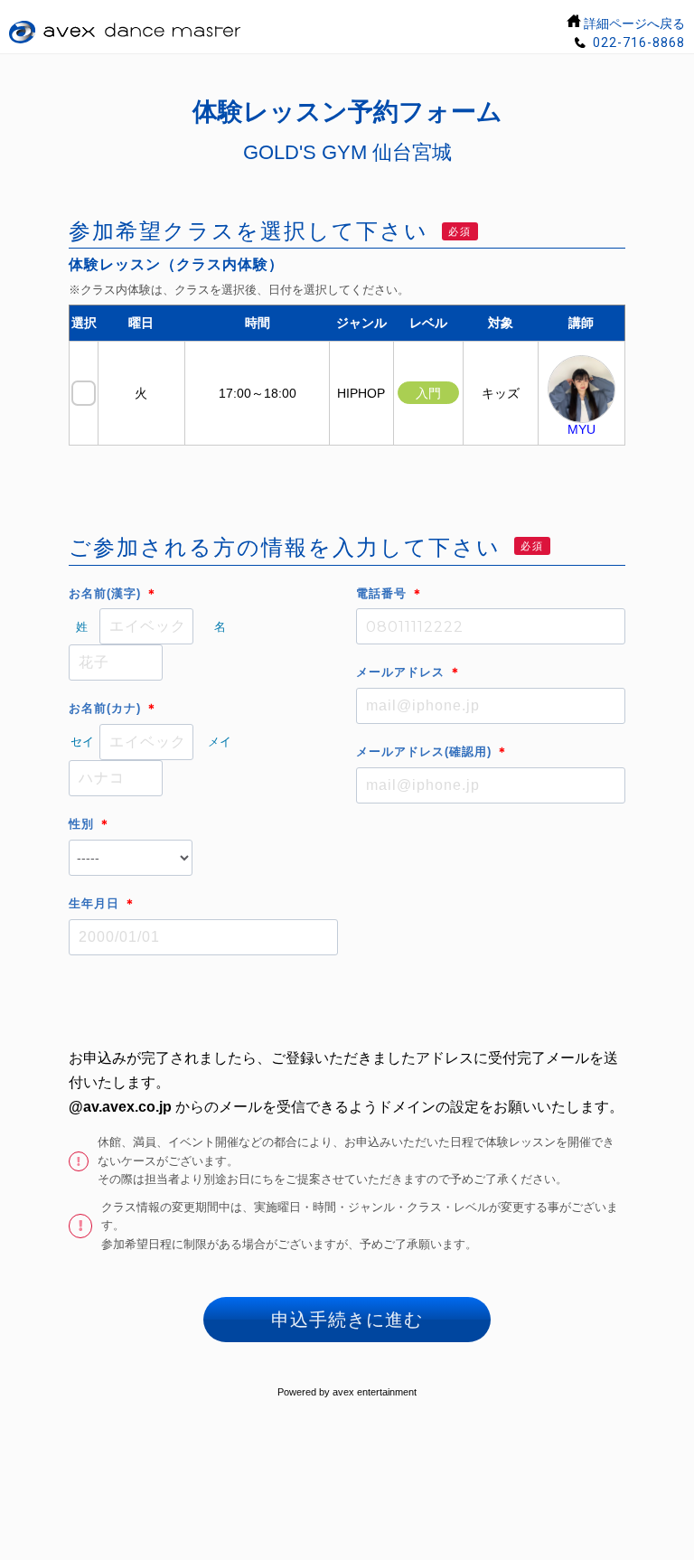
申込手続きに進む (347, 1320)
